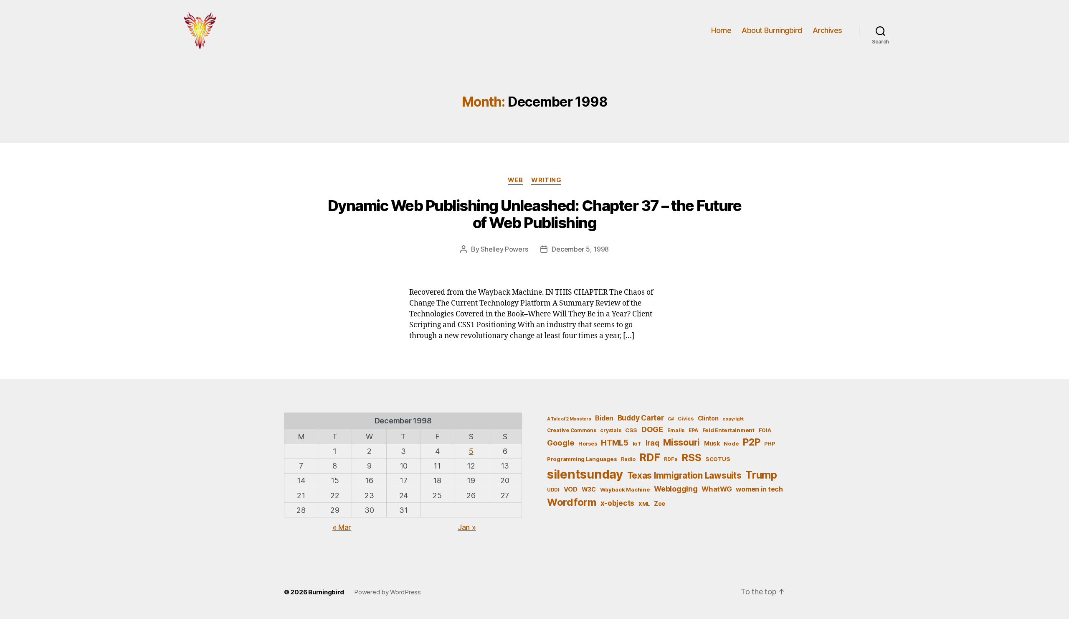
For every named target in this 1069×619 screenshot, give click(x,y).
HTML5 (614, 443)
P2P (751, 442)
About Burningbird (772, 30)
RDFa (670, 459)
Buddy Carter (641, 417)
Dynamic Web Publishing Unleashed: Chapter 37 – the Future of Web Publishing (535, 214)
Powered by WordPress (387, 592)
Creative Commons (571, 430)
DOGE (652, 429)
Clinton (708, 418)
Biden (604, 418)
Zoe (659, 503)
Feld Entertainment (728, 430)
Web (515, 180)
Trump (761, 475)
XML (644, 504)
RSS (691, 457)
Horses (587, 444)
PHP (769, 444)
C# (671, 419)
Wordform (571, 502)
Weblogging (675, 488)
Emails (675, 430)
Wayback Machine (625, 489)
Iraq (652, 442)
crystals (610, 430)
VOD (571, 489)
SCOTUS (717, 459)
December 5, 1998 (580, 249)
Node (731, 443)
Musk (712, 443)
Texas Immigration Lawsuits (684, 475)
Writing (546, 180)
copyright (733, 419)
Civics (685, 418)
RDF (649, 457)
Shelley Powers (504, 249)
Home (721, 30)
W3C (589, 489)
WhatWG (717, 489)
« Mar (342, 527)
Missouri (681, 442)
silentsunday (585, 474)
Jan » (467, 527)
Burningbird (326, 592)
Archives (827, 30)
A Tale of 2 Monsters (569, 419)
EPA (693, 430)
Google (560, 442)
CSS (631, 430)
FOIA (765, 430)
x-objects (617, 503)
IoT (637, 443)
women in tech (759, 489)
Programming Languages (582, 459)
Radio (628, 459)
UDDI (553, 490)
